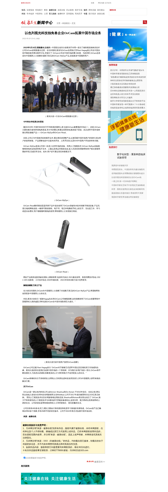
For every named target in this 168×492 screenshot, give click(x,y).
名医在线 (61, 10)
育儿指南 (52, 14)
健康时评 (61, 14)
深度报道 (30, 10)
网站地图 (101, 3)
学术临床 (30, 14)
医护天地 (78, 10)
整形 (46, 10)
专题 (85, 14)
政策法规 (101, 14)
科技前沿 (66, 23)
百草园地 (70, 14)
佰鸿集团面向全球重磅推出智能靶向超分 (128, 173)
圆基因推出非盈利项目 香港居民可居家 (127, 193)
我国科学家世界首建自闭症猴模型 (125, 197)
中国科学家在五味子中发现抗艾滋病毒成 (128, 185)
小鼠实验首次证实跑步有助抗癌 (123, 84)
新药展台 (101, 10)
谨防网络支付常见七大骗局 (121, 97)
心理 (46, 14)
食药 (85, 10)
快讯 (23, 10)
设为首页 (108, 3)
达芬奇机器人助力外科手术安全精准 (125, 94)
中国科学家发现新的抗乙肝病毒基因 (125, 74)
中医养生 (39, 14)
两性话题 (92, 10)
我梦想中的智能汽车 (120, 165)
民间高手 (78, 14)
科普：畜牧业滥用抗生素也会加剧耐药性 (128, 189)
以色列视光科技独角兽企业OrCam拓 (126, 177)
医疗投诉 (92, 14)
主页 (58, 23)
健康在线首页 (25, 3)
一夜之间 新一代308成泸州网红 (124, 181)
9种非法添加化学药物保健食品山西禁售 (126, 80)
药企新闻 (70, 10)
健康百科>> (99, 462)
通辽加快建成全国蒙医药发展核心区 (125, 87)
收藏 (92, 3)
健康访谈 (52, 10)
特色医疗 (39, 10)
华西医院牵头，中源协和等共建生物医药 (128, 169)
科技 (23, 14)
